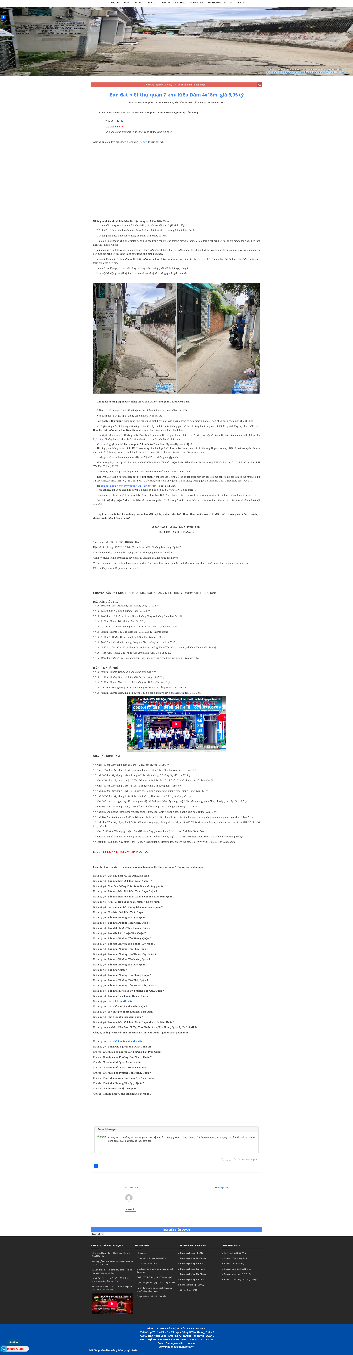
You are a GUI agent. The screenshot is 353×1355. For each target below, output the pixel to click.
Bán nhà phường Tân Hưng (192, 1263)
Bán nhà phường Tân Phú (192, 1279)
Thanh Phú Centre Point (147, 1263)
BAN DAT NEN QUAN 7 (235, 1253)
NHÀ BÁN (152, 3)
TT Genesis (142, 1253)
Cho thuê (180, 3)
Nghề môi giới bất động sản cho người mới (156, 1282)
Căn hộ (166, 3)
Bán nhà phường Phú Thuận (193, 1258)
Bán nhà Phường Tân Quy (192, 1285)
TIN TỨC (228, 3)
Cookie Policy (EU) (188, 1290)
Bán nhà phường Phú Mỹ (191, 1253)
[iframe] (176, 181)
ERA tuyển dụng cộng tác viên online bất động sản (155, 1270)
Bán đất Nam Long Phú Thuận (237, 1274)
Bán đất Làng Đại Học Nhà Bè (237, 1269)
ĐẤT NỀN (138, 3)
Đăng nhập (223, 1188)
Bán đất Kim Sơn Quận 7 (235, 1263)
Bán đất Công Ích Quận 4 (235, 1258)
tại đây (143, 141)
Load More (97, 1234)
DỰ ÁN (126, 3)
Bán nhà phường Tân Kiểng (192, 1269)
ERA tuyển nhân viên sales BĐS (151, 1258)
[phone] (3, 1349)
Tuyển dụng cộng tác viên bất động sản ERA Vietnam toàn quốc (154, 1289)
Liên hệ (241, 3)
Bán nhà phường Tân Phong (193, 1274)
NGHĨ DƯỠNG (214, 3)
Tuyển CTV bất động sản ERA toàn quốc (155, 1277)
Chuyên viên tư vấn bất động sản (151, 1296)
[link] (134, 393)
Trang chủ (114, 3)
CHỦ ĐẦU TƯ (196, 3)
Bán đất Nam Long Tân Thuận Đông (240, 1279)
